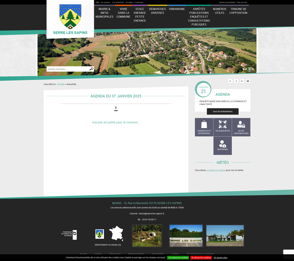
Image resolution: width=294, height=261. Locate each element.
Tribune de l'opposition (238, 11)
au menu (129, 2)
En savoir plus (220, 257)
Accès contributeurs (241, 132)
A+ (242, 81)
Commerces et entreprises (204, 132)
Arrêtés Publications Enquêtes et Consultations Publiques (199, 16)
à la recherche (118, 2)
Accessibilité (158, 253)
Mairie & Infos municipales (104, 12)
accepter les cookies (216, 170)
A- (230, 81)
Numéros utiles (219, 11)
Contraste (139, 2)
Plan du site (242, 2)
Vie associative (222, 131)
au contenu (105, 2)
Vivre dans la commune (123, 12)
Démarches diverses (157, 11)
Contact (98, 253)
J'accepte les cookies (178, 257)
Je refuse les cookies (201, 257)
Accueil (60, 84)
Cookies (175, 253)
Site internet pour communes (200, 253)
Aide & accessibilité (227, 2)
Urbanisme (177, 9)
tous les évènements (222, 111)
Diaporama (222, 149)
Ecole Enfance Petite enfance (140, 14)
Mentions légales (136, 253)
